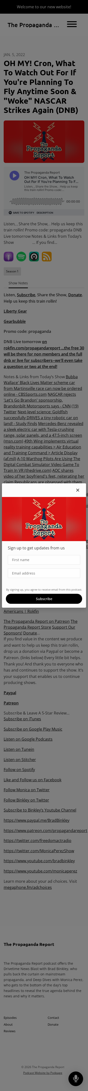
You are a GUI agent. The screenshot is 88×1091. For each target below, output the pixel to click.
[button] (77, 490)
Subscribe (44, 598)
